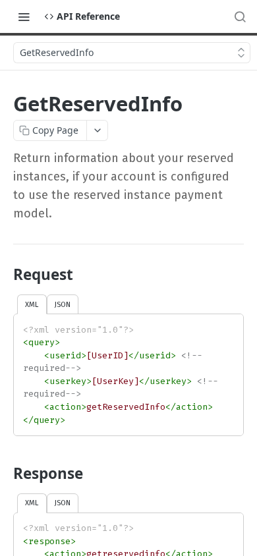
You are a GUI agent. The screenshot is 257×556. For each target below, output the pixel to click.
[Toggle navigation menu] (23, 16)
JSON (63, 304)
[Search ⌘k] (239, 16)
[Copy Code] (227, 325)
